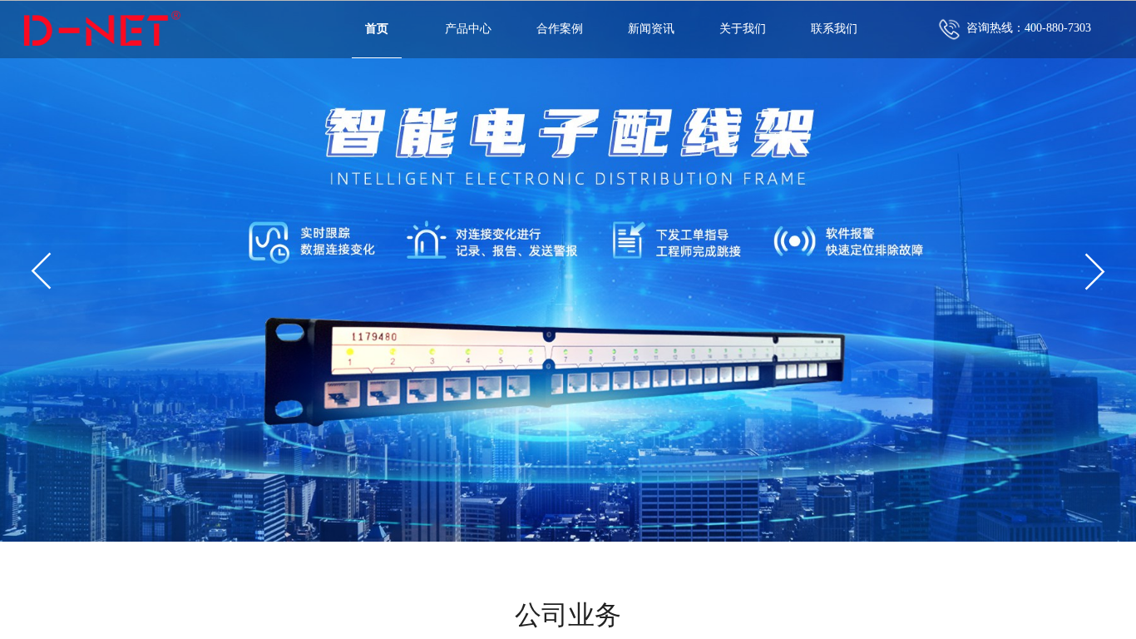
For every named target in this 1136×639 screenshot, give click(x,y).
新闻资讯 (651, 28)
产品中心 (468, 28)
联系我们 (834, 28)
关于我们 (742, 28)
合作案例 (559, 28)
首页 (376, 28)
